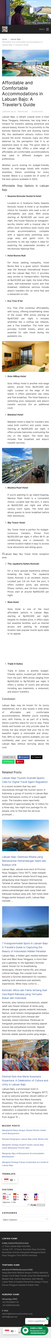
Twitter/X (37, 757)
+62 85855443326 (10, 1305)
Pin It (20, 762)
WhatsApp (9, 762)
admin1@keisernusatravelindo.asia (17, 1314)
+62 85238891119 (10, 1302)
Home (4, 39)
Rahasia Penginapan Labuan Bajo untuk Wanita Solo (25, 1139)
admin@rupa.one (9, 1317)
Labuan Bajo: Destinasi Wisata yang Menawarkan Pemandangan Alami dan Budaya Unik (24, 860)
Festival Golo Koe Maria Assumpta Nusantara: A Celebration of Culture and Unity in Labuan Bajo (25, 1080)
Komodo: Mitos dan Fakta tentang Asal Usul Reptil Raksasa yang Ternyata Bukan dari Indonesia (24, 994)
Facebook (24, 757)
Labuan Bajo (15, 39)
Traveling (22, 111)
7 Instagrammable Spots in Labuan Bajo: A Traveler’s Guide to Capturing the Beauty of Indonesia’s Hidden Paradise (25, 947)
